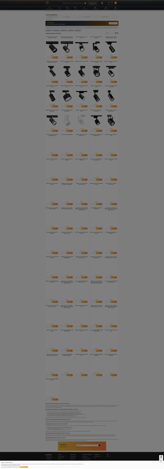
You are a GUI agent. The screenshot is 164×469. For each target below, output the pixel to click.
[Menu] (162, 455)
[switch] (161, 461)
